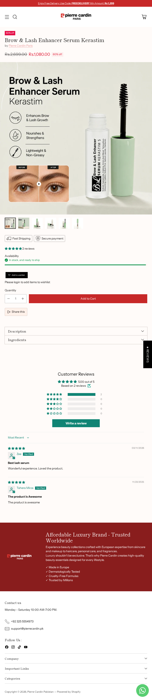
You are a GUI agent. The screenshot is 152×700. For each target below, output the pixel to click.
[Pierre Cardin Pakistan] (76, 17)
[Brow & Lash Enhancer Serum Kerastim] (76, 138)
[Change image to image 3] (37, 223)
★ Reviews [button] (147, 354)
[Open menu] (7, 17)
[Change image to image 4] (50, 223)
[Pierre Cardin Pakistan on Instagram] (13, 648)
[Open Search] (15, 17)
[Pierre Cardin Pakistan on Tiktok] (19, 648)
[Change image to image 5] (64, 223)
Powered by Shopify (69, 691)
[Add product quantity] (22, 298)
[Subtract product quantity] (8, 298)
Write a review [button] (76, 423)
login (17, 282)
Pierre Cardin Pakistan (40, 691)
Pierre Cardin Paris (21, 45)
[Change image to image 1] (10, 223)
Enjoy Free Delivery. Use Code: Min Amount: (76, 3)
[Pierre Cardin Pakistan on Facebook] (6, 648)
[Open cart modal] (144, 17)
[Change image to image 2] (23, 223)
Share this (18, 311)
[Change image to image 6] (77, 223)
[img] (16, 448)
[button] (13, 248)
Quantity (10, 290)
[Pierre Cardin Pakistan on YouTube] (25, 648)
